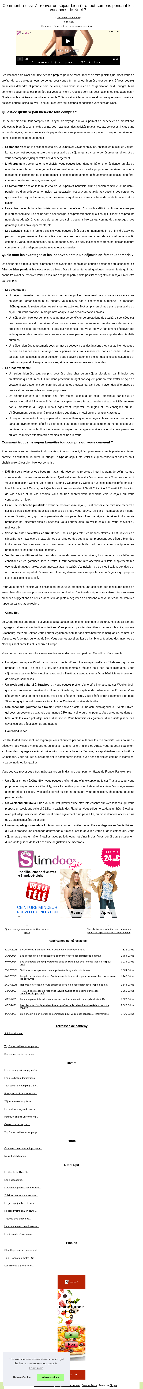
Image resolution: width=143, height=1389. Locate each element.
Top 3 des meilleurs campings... (21, 1046)
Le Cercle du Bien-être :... (18, 1172)
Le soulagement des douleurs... (21, 1226)
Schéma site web (13, 1033)
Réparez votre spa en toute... (20, 1210)
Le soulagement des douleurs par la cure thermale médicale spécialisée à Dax (63, 999)
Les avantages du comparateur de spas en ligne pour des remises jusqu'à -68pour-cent (66, 962)
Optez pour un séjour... (17, 1124)
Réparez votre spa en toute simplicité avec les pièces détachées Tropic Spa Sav (64, 984)
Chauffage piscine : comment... (21, 1250)
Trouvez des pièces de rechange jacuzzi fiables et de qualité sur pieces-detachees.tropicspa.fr (59, 992)
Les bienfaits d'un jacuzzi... (19, 1234)
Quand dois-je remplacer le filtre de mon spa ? (27, 931)
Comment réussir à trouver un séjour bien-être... (68, 26)
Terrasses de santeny (69, 17)
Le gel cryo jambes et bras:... (20, 1203)
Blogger (113, 1385)
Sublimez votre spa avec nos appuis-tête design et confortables (55, 970)
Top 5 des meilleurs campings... (21, 1132)
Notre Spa (68, 21)
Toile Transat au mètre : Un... (20, 1257)
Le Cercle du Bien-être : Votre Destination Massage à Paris (52, 949)
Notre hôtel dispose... (16, 1156)
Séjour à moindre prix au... (19, 1101)
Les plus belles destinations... (20, 1077)
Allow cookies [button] (50, 1377)
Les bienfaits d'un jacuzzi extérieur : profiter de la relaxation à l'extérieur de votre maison (64, 1006)
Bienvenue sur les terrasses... (20, 1054)
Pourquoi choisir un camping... (21, 1116)
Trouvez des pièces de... (17, 1218)
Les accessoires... (14, 1179)
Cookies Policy (89, 1385)
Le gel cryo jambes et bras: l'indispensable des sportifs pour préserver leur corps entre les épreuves (68, 977)
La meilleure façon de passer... (21, 1109)
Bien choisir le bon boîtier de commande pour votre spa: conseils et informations (108, 931)
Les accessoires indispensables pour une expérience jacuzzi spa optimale (60, 955)
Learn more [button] (36, 1368)
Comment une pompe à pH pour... (23, 1148)
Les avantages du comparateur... (22, 1187)
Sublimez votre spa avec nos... (21, 1195)
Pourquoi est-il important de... (20, 1093)
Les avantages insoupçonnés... (21, 1070)
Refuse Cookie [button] (22, 1377)
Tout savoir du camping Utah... (21, 1085)
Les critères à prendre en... (19, 1265)
